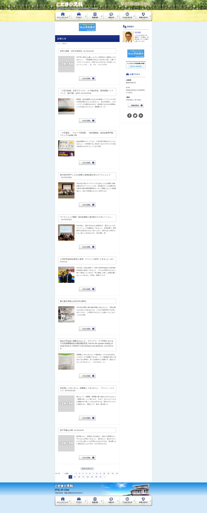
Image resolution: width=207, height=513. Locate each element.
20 (96, 477)
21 (100, 477)
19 (92, 477)
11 (108, 473)
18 (88, 477)
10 (104, 473)
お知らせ (64, 43)
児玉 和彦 (138, 32)
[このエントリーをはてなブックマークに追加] (141, 117)
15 (75, 477)
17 (83, 477)
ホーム (58, 43)
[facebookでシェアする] (129, 117)
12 (113, 473)
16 (79, 477)
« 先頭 (66, 473)
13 (117, 473)
